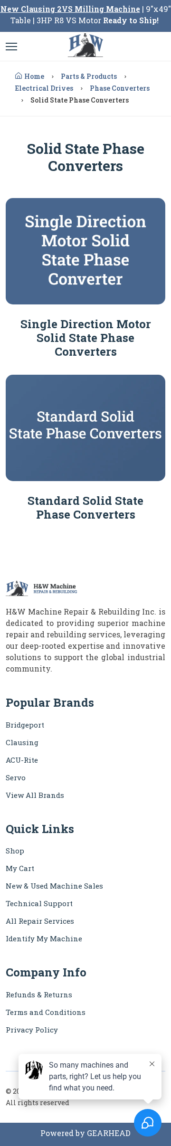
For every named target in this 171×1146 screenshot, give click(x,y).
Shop (15, 850)
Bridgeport (25, 724)
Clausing (22, 742)
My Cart (20, 868)
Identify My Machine (44, 938)
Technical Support (39, 903)
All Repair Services (40, 921)
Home (34, 76)
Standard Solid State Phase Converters (85, 507)
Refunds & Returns (39, 994)
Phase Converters (120, 88)
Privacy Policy (32, 1029)
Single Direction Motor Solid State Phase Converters (85, 337)
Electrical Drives (44, 88)
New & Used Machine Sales (54, 885)
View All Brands (35, 795)
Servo (16, 777)
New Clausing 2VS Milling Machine (70, 9)
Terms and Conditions (46, 1012)
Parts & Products (89, 76)
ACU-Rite (22, 760)
